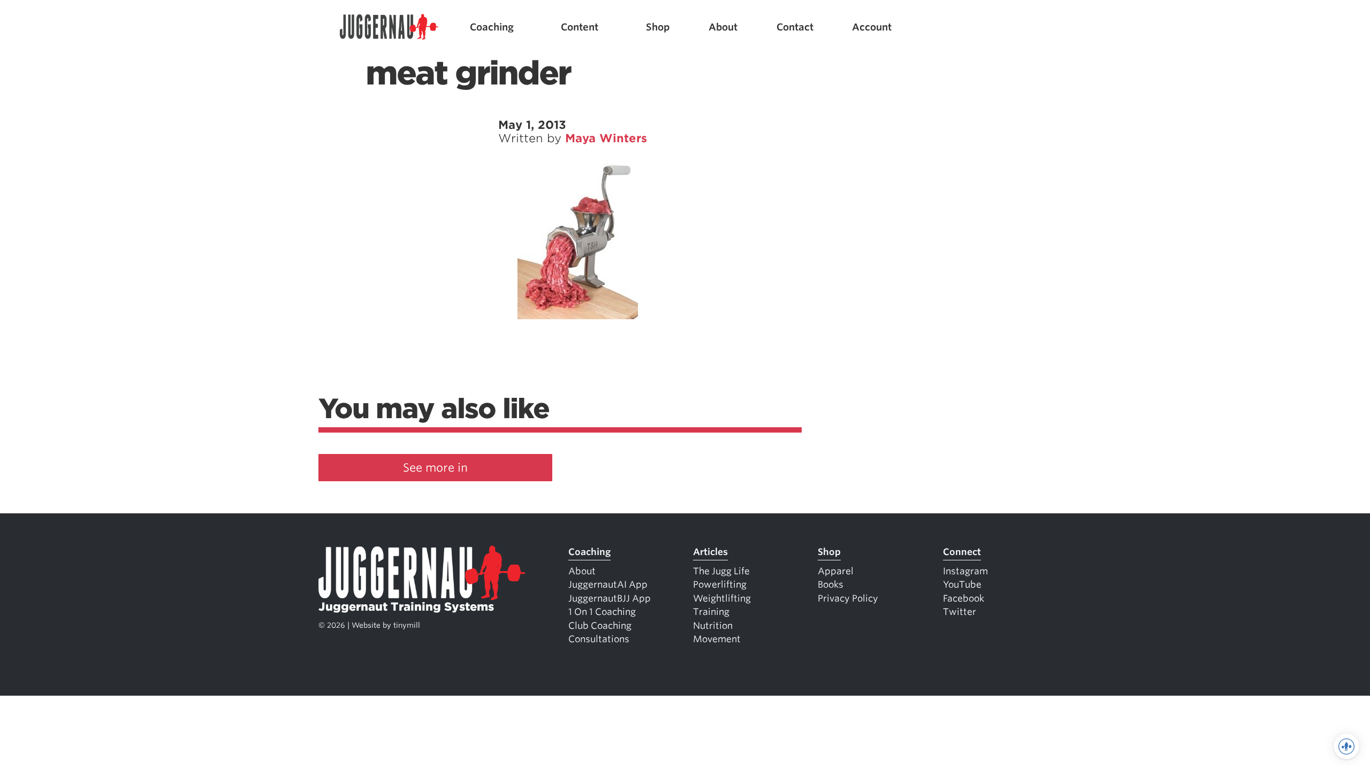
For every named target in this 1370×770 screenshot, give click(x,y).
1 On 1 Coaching (602, 611)
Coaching (492, 27)
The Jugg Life (721, 571)
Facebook (963, 598)
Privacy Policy (848, 598)
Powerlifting (720, 584)
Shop (658, 27)
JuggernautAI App (608, 584)
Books (830, 584)
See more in (435, 467)
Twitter (959, 611)
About (723, 27)
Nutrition (713, 625)
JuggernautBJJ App (609, 598)
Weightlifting (722, 598)
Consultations (598, 639)
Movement (717, 639)
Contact (795, 27)
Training (711, 611)
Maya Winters (606, 138)
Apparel (836, 571)
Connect (962, 551)
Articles (710, 551)
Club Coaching (599, 625)
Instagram (965, 571)
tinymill (406, 625)
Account (872, 27)
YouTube (962, 584)
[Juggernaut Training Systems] (389, 27)
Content (579, 27)
